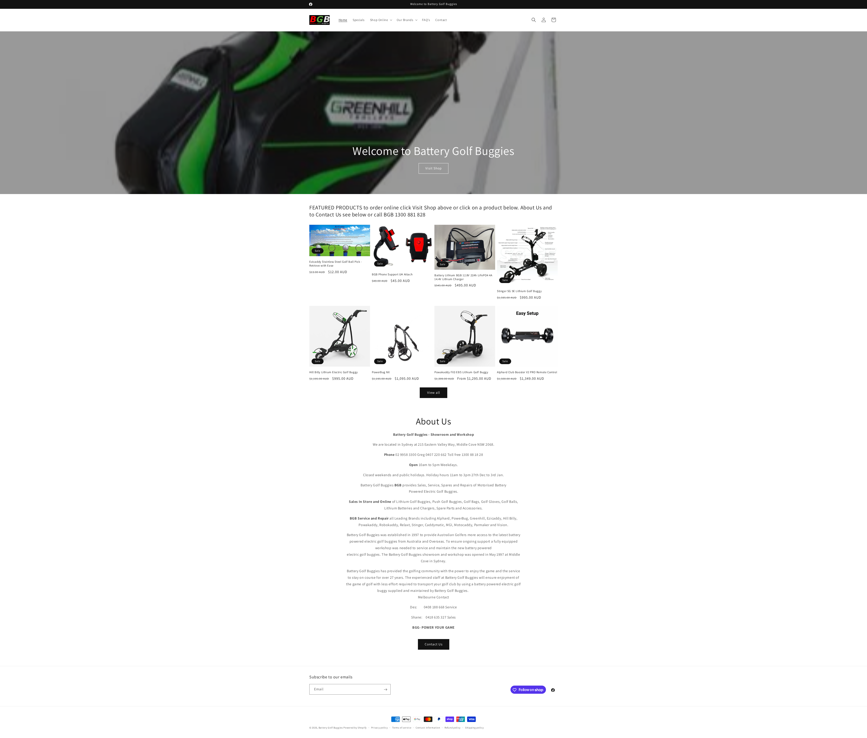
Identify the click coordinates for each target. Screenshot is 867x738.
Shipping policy (474, 727)
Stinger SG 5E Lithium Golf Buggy (519, 291)
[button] (380, 20)
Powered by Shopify (355, 727)
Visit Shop (433, 168)
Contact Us (434, 644)
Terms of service (401, 727)
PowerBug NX (381, 372)
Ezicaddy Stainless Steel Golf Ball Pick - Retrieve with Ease (335, 263)
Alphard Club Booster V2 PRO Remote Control (527, 372)
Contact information (428, 727)
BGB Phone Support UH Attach (392, 274)
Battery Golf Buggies (331, 727)
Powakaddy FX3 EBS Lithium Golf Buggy (461, 372)
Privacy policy (379, 727)
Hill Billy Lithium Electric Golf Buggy (333, 372)
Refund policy (453, 727)
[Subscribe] (385, 689)
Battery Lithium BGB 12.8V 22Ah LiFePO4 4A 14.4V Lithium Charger (463, 277)
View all (433, 392)
